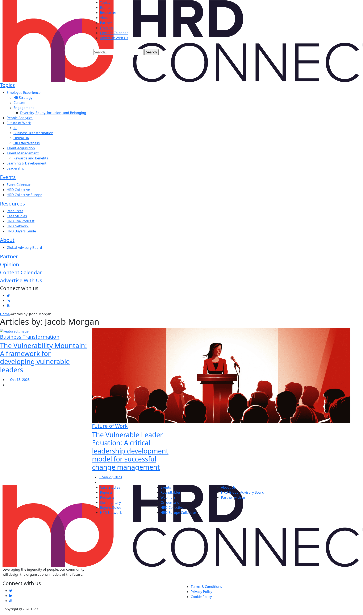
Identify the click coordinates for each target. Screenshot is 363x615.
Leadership (15, 168)
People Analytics (20, 117)
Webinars (168, 497)
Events (105, 7)
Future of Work (19, 123)
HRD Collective (18, 189)
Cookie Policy (201, 596)
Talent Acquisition (21, 148)
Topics (105, 2)
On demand (169, 502)
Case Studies (17, 216)
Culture (19, 102)
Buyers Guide (110, 507)
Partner (106, 22)
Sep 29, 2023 (111, 477)
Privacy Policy (201, 591)
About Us (228, 487)
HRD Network (18, 226)
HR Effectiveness (26, 143)
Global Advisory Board (24, 247)
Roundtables (170, 492)
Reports (106, 492)
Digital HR (21, 138)
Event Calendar (19, 184)
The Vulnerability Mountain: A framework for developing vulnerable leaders (43, 357)
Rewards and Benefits (30, 158)
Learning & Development (26, 163)
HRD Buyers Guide (21, 231)
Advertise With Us (114, 38)
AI (15, 128)
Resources (108, 12)
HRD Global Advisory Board (242, 492)
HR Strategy (22, 97)
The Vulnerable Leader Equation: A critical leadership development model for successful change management (130, 451)
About (105, 17)
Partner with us (233, 497)
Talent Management (23, 153)
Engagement (23, 107)
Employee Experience (24, 92)
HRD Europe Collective (178, 512)
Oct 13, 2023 (19, 379)
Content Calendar (114, 32)
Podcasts (107, 497)
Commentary (110, 502)
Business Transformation (33, 133)
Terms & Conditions (206, 586)
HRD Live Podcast (20, 221)
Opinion (106, 27)
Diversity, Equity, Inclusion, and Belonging (53, 112)
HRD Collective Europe (24, 194)
